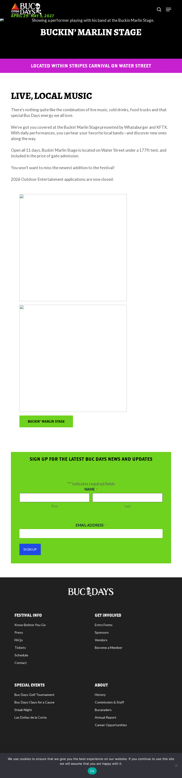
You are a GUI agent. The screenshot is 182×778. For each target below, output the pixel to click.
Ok (92, 771)
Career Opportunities (111, 725)
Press (18, 632)
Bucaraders (103, 710)
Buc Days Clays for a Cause (34, 702)
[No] (176, 765)
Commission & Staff (109, 702)
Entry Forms (104, 625)
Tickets (20, 647)
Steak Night (23, 710)
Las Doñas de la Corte (30, 717)
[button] (46, 421)
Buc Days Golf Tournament (34, 695)
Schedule (21, 655)
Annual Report (105, 717)
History (100, 695)
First (54, 506)
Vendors (101, 640)
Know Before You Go (30, 625)
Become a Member (108, 647)
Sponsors (102, 632)
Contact (20, 663)
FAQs (18, 640)
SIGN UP (30, 549)
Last (127, 506)
